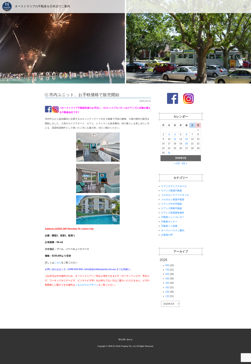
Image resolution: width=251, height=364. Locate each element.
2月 (167, 292)
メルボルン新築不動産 (172, 199)
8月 (167, 265)
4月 (167, 283)
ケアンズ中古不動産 (171, 204)
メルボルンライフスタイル (175, 195)
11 (175, 139)
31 (169, 153)
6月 (167, 274)
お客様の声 (167, 235)
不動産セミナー (169, 221)
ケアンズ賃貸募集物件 (172, 212)
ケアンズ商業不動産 (171, 208)
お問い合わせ (126, 339)
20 (186, 143)
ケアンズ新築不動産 (171, 190)
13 (186, 139)
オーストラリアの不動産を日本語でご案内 (42, 6)
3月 (167, 287)
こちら (57, 262)
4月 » (184, 163)
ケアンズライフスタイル (174, 186)
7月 (167, 269)
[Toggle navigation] (245, 6)
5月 (167, 278)
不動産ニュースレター (172, 217)
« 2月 (177, 163)
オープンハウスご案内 (172, 230)
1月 (167, 296)
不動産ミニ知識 (169, 226)
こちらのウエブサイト (86, 285)
